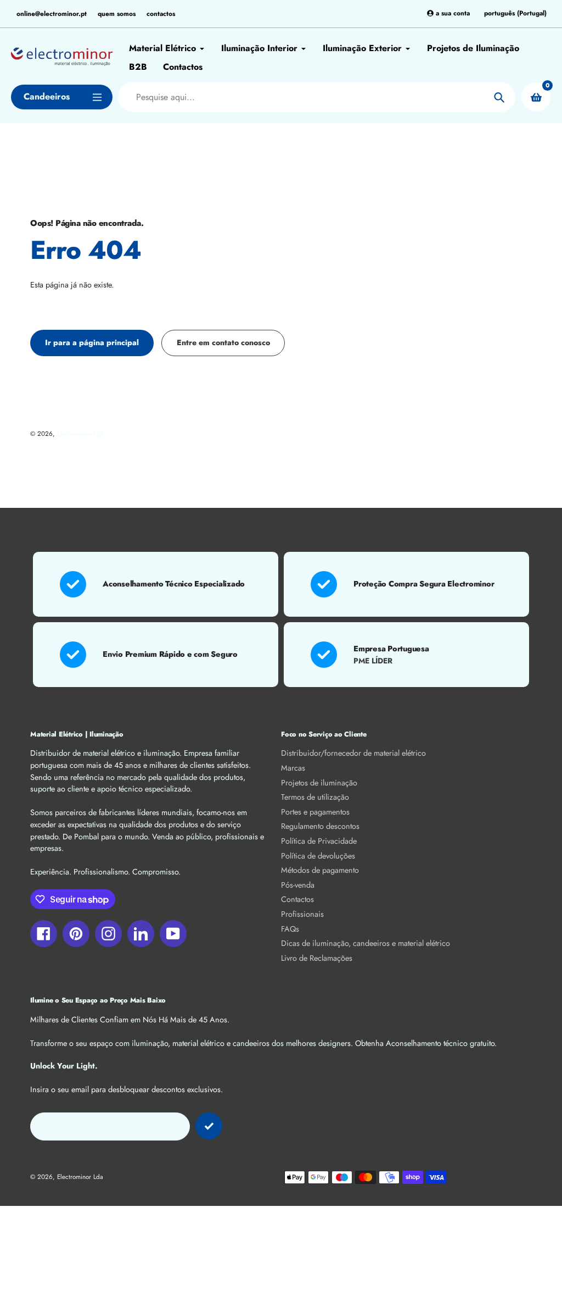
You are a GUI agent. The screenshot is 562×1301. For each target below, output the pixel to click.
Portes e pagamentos (315, 811)
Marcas (293, 767)
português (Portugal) (515, 13)
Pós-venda (297, 884)
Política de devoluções (318, 855)
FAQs (290, 928)
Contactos (297, 899)
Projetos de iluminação (319, 782)
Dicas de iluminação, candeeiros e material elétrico (365, 943)
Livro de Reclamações (316, 958)
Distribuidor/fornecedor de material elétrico (353, 753)
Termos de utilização (315, 796)
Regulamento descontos (320, 826)
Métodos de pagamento (320, 870)
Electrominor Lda (80, 433)
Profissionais (302, 914)
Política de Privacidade (319, 840)
